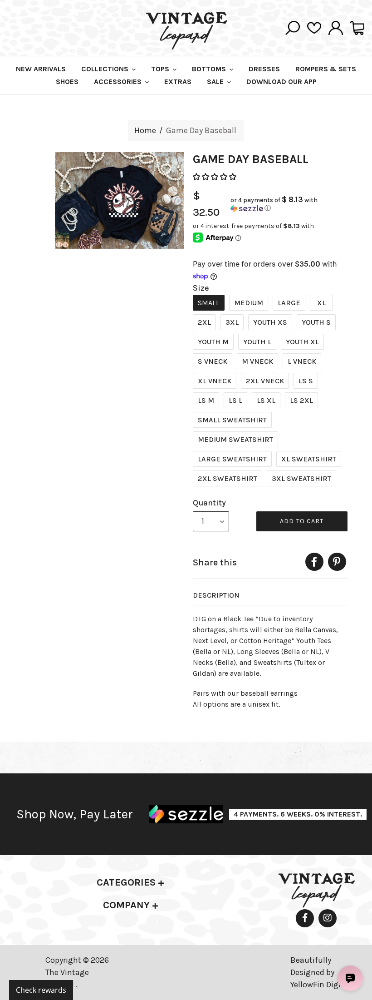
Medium (248, 302)
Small (209, 302)
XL (321, 302)
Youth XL (302, 341)
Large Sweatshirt (232, 459)
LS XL (266, 400)
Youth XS (270, 322)
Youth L (257, 341)
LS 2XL (301, 400)
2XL (204, 322)
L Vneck (302, 361)
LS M (206, 400)
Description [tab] (216, 595)
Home (145, 130)
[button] (215, 177)
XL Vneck (214, 380)
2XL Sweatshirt (227, 478)
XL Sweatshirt (308, 459)
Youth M (213, 341)
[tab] (130, 882)
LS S (306, 380)
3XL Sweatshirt (301, 478)
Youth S (316, 322)
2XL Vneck (265, 380)
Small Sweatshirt (232, 420)
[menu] (211, 521)
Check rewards (41, 990)
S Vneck (212, 361)
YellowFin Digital (320, 985)
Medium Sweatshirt (235, 439)
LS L (235, 400)
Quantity (209, 503)
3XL (232, 322)
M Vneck (257, 361)
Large (289, 302)
